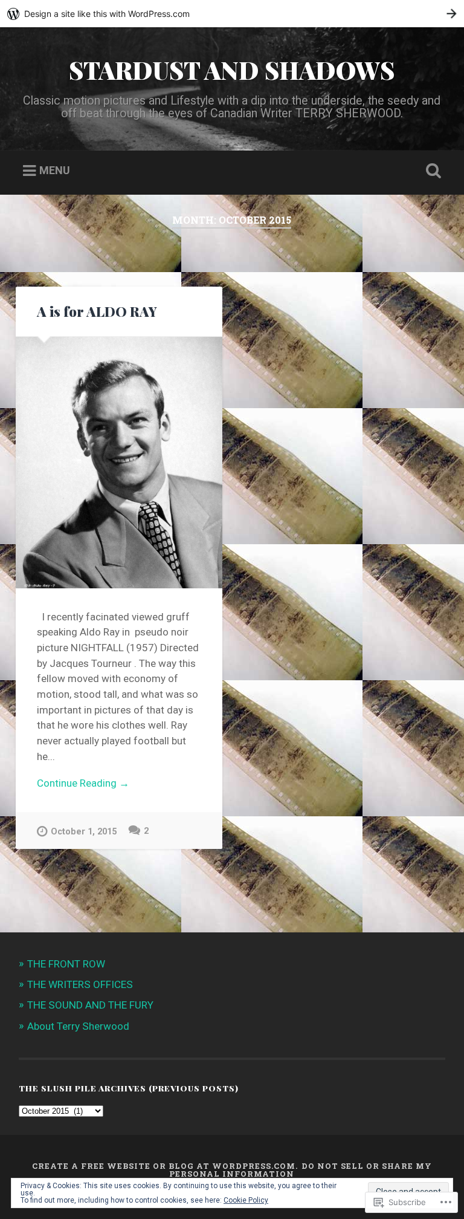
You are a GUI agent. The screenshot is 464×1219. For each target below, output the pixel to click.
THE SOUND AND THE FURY (90, 1005)
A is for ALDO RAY (97, 311)
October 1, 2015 (84, 832)
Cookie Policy (246, 1200)
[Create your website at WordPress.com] (232, 13)
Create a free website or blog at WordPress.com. (165, 1166)
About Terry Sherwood (78, 1026)
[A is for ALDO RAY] (119, 463)
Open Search (431, 171)
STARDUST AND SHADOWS (232, 69)
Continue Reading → (83, 783)
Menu (54, 170)
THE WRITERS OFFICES (80, 984)
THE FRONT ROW (66, 964)
